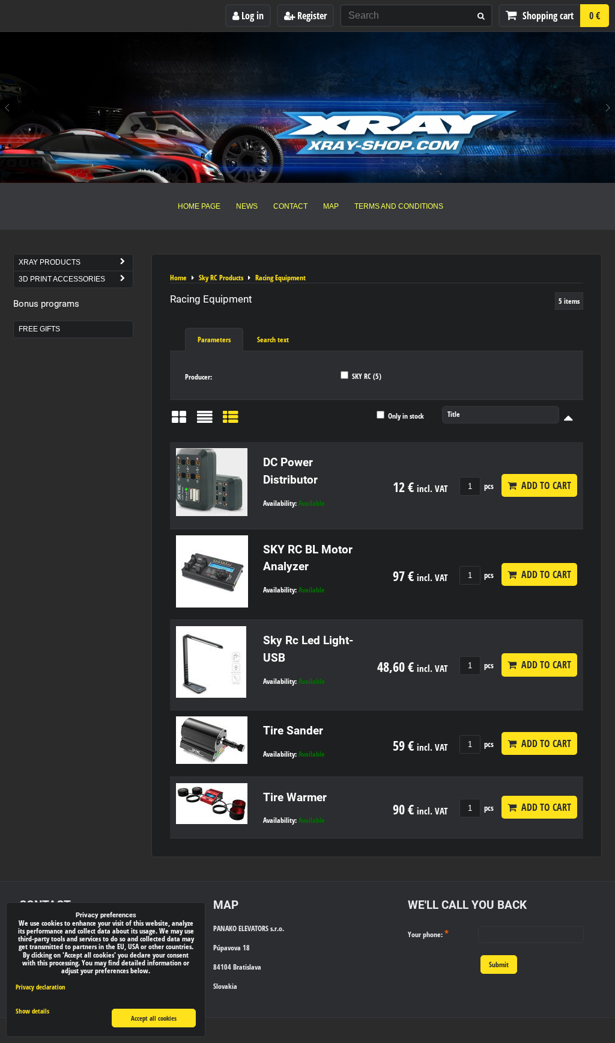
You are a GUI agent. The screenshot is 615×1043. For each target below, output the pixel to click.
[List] (205, 421)
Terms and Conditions (398, 206)
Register (311, 15)
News (247, 206)
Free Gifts (39, 329)
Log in (251, 15)
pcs (488, 486)
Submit (499, 964)
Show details (32, 1011)
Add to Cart (544, 485)
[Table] (231, 421)
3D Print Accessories (62, 279)
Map (331, 206)
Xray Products (49, 262)
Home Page (199, 206)
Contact (290, 206)
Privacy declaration (40, 986)
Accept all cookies (154, 1018)
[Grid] (179, 421)
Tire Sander (293, 730)
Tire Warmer (295, 797)
